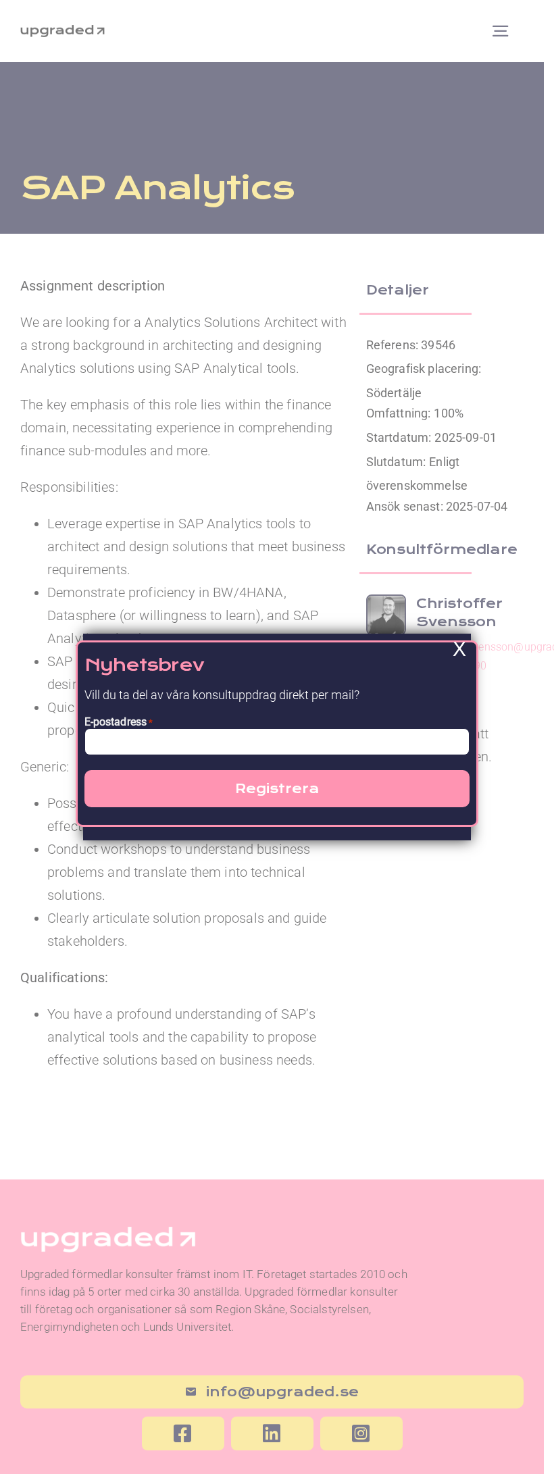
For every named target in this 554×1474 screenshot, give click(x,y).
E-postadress (118, 721)
